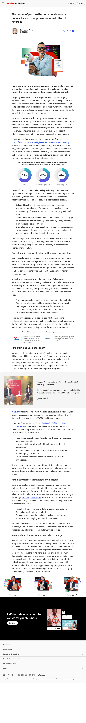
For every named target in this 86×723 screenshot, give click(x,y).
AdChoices (77, 679)
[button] (9, 675)
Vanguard (16, 412)
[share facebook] (70, 31)
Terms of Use (32, 679)
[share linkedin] (67, 31)
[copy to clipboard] (73, 31)
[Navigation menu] (3, 3)
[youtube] (33, 675)
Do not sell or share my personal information (60, 679)
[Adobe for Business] (16, 3)
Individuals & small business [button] (12, 659)
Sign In (72, 3)
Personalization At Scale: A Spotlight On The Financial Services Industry (40, 142)
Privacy (26, 679)
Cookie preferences (42, 679)
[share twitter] (64, 31)
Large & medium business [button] (11, 654)
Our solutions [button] (7, 649)
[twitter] (26, 675)
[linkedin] (30, 675)
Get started (12, 623)
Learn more (42, 398)
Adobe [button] (5, 668)
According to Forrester (31, 497)
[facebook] (19, 675)
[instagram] (22, 675)
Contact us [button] (6, 645)
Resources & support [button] (9, 663)
